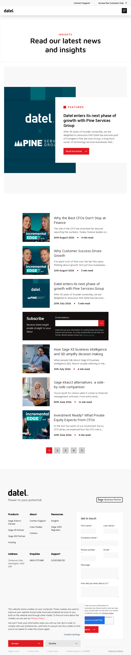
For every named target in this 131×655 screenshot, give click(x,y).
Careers (33, 533)
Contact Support (82, 3)
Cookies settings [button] (72, 634)
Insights (55, 521)
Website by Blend (115, 651)
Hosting (12, 542)
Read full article (74, 151)
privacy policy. (88, 335)
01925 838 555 (58, 560)
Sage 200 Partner (16, 536)
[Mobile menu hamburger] (124, 10)
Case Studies (36, 527)
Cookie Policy (52, 651)
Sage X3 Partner (16, 530)
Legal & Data (13, 651)
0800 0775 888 (37, 560)
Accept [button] (15, 643)
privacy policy (107, 613)
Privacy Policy (38, 618)
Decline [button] (52, 643)
